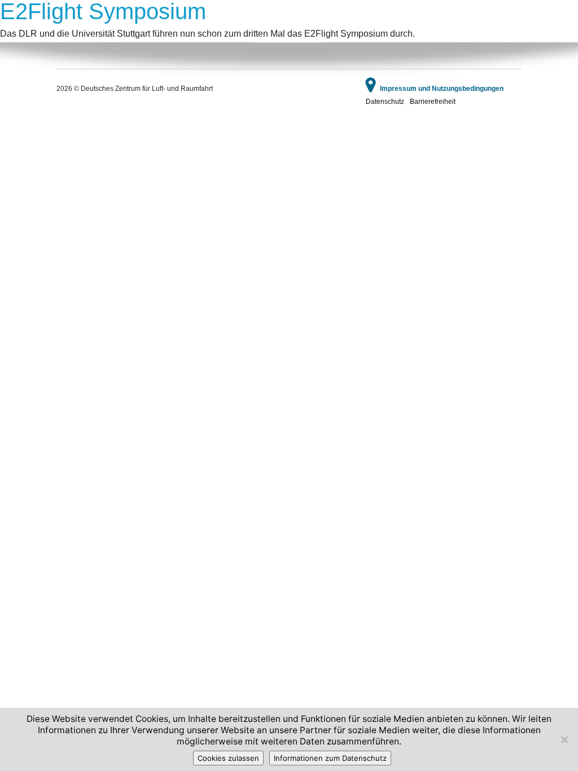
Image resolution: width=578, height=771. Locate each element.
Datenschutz (385, 102)
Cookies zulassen (228, 758)
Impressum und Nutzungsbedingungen (441, 89)
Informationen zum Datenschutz (330, 758)
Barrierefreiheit (433, 102)
